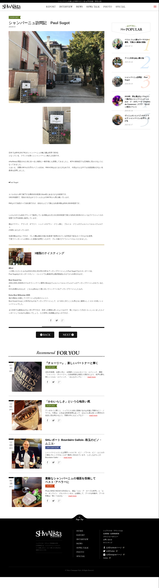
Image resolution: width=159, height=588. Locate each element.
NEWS (79, 6)
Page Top (79, 518)
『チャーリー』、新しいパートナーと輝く (71, 363)
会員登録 (106, 534)
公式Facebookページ (114, 548)
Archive (105, 558)
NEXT (68, 335)
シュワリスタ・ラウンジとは (113, 531)
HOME (80, 531)
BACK (45, 335)
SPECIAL (120, 6)
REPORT (51, 6)
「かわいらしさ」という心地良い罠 (67, 401)
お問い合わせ (107, 539)
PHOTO (107, 6)
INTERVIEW (66, 6)
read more (91, 377)
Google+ (62, 320)
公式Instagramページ (114, 555)
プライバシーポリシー (110, 536)
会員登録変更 (114, 534)
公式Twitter (110, 551)
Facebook (51, 320)
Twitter (56, 320)
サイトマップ (107, 542)
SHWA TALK (93, 6)
